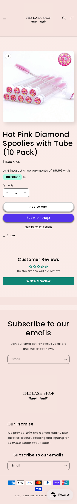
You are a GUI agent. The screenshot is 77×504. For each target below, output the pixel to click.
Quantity (8, 185)
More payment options (38, 226)
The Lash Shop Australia (32, 496)
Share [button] (11, 235)
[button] (5, 18)
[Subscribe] (65, 359)
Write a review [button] (38, 281)
